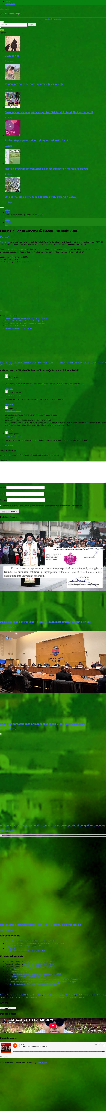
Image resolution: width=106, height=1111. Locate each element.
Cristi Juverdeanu (83, 995)
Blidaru (46, 995)
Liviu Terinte (18, 997)
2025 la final (12, 55)
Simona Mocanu (65, 997)
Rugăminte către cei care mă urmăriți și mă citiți (34, 84)
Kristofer (3, 627)
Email (3, 494)
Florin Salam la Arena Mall (15, 326)
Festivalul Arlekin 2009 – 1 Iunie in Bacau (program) (26, 321)
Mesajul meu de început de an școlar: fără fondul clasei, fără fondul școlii (49, 112)
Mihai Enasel (29, 997)
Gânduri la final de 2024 (23, 969)
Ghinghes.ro (4, 9)
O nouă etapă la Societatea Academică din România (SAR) (37, 984)
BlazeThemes (42, 1063)
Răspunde (9, 389)
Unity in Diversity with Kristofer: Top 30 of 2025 (24, 946)
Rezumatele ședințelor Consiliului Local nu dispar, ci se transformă (40, 924)
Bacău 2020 (21, 995)
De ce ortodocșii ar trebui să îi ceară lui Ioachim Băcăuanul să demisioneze (45, 621)
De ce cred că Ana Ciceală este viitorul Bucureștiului (25, 951)
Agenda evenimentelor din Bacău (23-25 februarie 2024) (33, 976)
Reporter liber (40, 997)
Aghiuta (3, 995)
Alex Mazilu (11, 995)
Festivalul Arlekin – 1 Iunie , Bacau (18, 328)
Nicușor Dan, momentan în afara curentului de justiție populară (29, 941)
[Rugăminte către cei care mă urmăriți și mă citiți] (12, 79)
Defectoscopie (78, 997)
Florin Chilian (5, 242)
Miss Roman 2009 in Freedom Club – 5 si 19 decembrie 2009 (37, 974)
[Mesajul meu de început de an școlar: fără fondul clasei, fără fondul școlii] (12, 107)
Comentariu (5, 460)
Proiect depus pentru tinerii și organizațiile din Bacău (37, 140)
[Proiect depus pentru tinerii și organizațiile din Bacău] (12, 135)
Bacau (7, 220)
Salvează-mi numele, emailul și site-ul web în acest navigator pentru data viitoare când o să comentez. (42, 506)
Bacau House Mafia (34, 995)
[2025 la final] (12, 51)
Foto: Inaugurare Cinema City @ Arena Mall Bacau (25, 323)
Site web (3, 500)
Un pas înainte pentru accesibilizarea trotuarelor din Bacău (40, 196)
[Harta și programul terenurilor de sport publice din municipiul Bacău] (12, 163)
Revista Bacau (52, 997)
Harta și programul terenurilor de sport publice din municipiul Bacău (46, 168)
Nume (3, 488)
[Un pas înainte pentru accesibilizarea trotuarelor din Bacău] (12, 192)
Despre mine (10, 4)
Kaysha (10, 997)
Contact (8, 1)
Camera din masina (57, 995)
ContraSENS (70, 995)
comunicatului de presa (16, 249)
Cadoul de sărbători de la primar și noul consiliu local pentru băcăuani (42, 723)
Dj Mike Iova (96, 995)
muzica (8, 222)
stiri (6, 225)
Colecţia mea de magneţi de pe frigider (39, 962)
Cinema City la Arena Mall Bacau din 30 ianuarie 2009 (26, 318)
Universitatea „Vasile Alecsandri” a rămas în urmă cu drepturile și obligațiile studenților (53, 825)
